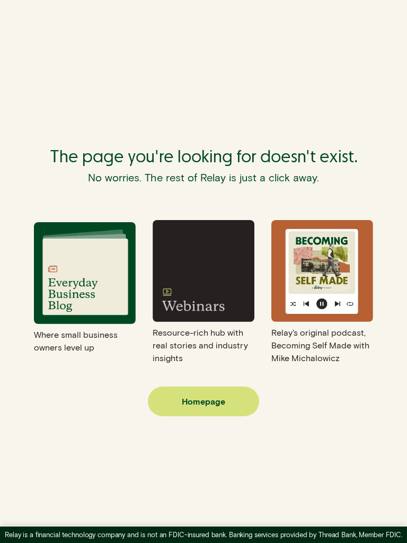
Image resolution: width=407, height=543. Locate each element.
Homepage (203, 401)
